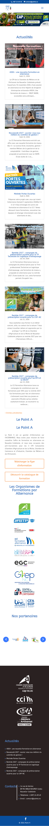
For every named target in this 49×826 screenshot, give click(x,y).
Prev (6, 639)
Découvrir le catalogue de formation (24, 476)
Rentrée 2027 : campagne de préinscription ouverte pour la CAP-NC (24, 316)
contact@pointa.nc (33, 799)
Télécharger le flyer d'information (24, 463)
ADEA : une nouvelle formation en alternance (24, 73)
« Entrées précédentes (13, 413)
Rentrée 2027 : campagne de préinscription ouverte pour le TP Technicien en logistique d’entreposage (24, 254)
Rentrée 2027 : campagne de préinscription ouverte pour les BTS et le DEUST (24, 378)
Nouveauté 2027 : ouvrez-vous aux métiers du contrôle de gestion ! (24, 134)
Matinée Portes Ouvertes (24, 194)
